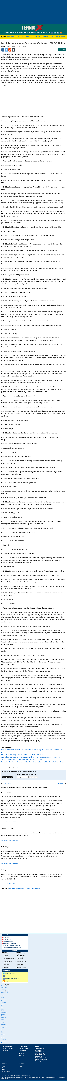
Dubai (2, 1009)
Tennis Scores (6, 937)
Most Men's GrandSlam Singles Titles (40, 1057)
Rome (2, 1032)
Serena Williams (56, 36)
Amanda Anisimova (21, 967)
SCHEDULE (46, 32)
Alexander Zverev (8, 957)
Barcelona (3, 994)
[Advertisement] (33, 12)
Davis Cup (3, 1005)
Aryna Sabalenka (21, 954)
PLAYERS (18, 32)
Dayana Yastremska (26, 36)
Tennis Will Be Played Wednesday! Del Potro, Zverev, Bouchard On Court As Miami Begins (33, 762)
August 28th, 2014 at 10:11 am (9, 883)
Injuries (2, 1019)
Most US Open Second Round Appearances (24, 888)
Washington (3, 1039)
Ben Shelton (7, 967)
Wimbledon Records (8, 941)
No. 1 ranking (4, 1025)
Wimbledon (3, 1041)
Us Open (18, 36)
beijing (2, 995)
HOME (6, 32)
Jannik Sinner (7, 954)
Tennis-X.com (18, 1075)
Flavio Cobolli (7, 966)
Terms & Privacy (6, 1071)
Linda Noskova (20, 963)
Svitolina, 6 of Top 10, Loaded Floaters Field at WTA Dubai (21, 759)
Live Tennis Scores (7, 1048)
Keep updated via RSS (10, 981)
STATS (39, 32)
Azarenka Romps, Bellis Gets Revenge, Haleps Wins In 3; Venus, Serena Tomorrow (30, 757)
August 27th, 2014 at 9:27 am (9, 822)
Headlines (5, 1050)
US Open (19, 767)
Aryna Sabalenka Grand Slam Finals (12, 947)
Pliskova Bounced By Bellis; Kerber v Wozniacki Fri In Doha (22, 754)
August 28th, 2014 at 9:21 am (9, 863)
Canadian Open (4, 999)
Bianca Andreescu (46, 36)
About (3, 1066)
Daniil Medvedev (8, 961)
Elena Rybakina (21, 955)
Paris (2, 1029)
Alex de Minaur (7, 963)
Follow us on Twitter (10, 973)
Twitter (20, 1066)
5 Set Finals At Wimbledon (9, 943)
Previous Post (7, 783)
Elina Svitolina (20, 966)
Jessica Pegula (21, 957)
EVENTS (25, 32)
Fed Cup (3, 1010)
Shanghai (3, 1034)
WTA (2, 1042)
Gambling (3, 1014)
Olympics (3, 1027)
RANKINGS (32, 32)
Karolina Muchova (21, 961)
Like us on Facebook (10, 976)
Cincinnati (3, 1000)
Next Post (61, 783)
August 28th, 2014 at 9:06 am (9, 840)
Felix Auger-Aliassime (9, 958)
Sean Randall (4, 985)
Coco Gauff (20, 958)
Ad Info (4, 1069)
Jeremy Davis (4, 987)
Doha (2, 1007)
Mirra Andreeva (21, 960)
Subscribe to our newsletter (12, 978)
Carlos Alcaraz (36, 36)
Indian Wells (3, 1017)
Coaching (3, 1004)
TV (1, 1036)
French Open (4, 1012)
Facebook (21, 1068)
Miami (2, 1022)
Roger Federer (10, 36)
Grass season (4, 1015)
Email (3, 1068)
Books (2, 997)
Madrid (2, 1020)
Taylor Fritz (6, 964)
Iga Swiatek (20, 964)
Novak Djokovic (7, 960)
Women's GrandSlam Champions (40, 1054)
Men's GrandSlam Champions (40, 1050)
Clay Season (3, 1002)
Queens (2, 1030)
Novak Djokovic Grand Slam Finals (11, 945)
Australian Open (4, 992)
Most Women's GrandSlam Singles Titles (41, 1060)
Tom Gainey (3, 989)
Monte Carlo (3, 1024)
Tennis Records (7, 939)
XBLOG (11, 32)
